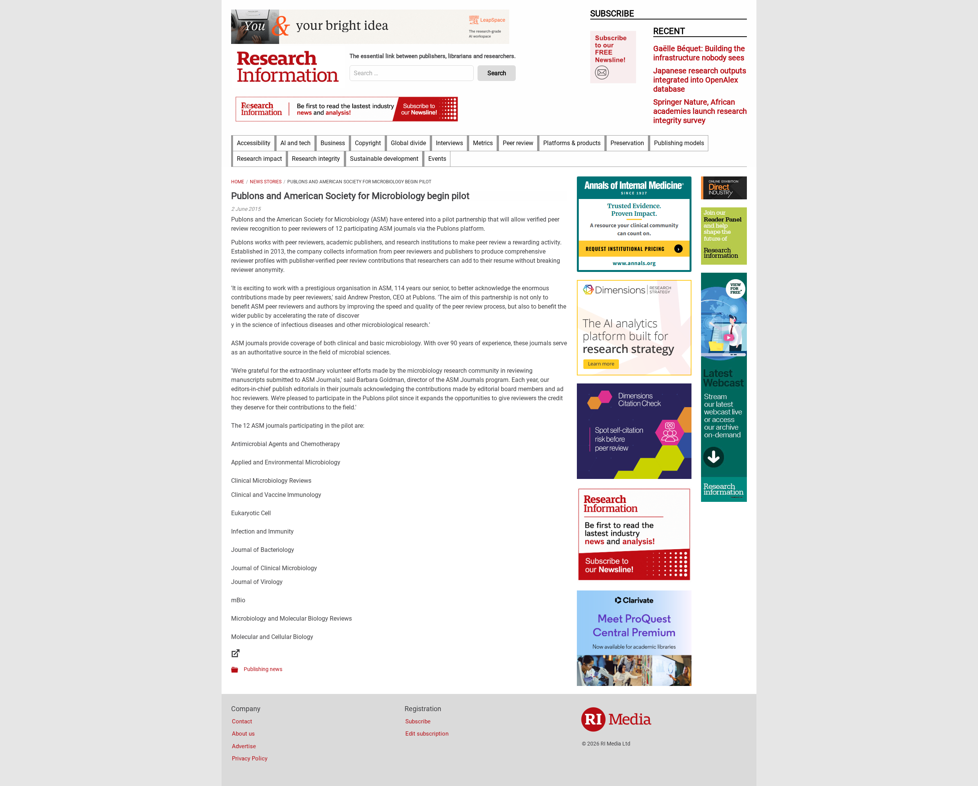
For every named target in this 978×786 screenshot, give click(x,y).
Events (437, 158)
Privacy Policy (249, 758)
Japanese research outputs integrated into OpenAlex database (699, 80)
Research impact (259, 158)
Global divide (408, 143)
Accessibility (253, 143)
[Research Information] (288, 67)
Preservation (627, 143)
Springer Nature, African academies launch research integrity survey (700, 111)
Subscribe (418, 721)
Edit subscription (427, 733)
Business (333, 143)
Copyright (368, 143)
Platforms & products (572, 143)
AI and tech (295, 143)
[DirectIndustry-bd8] (724, 197)
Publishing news (263, 669)
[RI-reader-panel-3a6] (724, 263)
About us (243, 733)
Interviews (449, 143)
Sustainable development (384, 158)
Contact (242, 721)
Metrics (483, 143)
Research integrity (316, 158)
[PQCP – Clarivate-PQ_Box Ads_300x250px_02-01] (634, 684)
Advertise (244, 746)
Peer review (518, 143)
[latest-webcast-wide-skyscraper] (724, 500)
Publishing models (679, 143)
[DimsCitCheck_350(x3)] (634, 477)
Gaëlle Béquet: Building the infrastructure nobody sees (699, 53)
